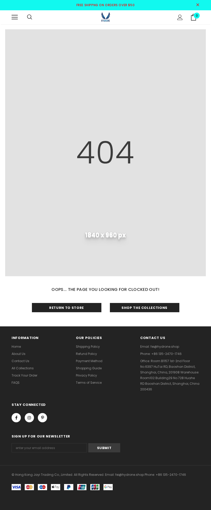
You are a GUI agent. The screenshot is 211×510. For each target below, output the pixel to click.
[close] (197, 5)
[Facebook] (16, 417)
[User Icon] (180, 17)
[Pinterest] (42, 417)
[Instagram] (29, 417)
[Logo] (105, 17)
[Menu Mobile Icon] (15, 17)
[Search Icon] (29, 17)
